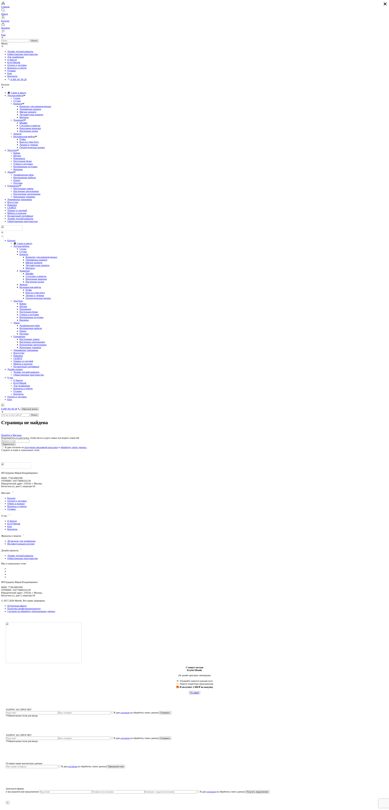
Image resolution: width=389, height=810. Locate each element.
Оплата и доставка (17, 65)
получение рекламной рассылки (41, 447)
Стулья (17, 101)
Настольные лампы (23, 188)
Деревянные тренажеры (19, 199)
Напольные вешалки (30, 128)
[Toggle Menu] (2, 236)
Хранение (18, 120)
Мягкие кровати (27, 112)
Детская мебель (15, 95)
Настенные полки (28, 131)
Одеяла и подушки (23, 164)
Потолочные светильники (26, 194)
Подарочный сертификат (20, 216)
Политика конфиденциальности (24, 608)
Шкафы (23, 123)
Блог (9, 73)
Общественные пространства (22, 54)
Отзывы (11, 70)
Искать (34, 41)
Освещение (13, 185)
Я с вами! (194, 693)
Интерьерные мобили (24, 177)
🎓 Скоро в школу (16, 92)
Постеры (17, 183)
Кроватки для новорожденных (35, 106)
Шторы (17, 155)
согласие (125, 712)
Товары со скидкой (17, 210)
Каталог (11, 240)
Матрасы (24, 117)
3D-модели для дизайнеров (21, 541)
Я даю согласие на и (46, 447)
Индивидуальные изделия (20, 543)
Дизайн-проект (15, 369)
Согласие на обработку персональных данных (31, 611)
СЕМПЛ (11, 207)
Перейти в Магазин (11, 435)
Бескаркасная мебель (24, 136)
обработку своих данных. (73, 447)
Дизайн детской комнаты (20, 51)
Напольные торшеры (24, 196)
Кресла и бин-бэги (29, 142)
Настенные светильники (26, 191)
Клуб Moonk (13, 62)
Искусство (12, 202)
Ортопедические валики (32, 147)
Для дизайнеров (15, 57)
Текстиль (12, 150)
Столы (16, 98)
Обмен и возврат (16, 503)
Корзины (18, 169)
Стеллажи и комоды (29, 125)
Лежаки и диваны (28, 144)
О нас (10, 377)
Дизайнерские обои (23, 175)
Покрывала (19, 158)
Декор (10, 172)
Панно (16, 180)
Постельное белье (22, 161)
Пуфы (22, 139)
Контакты (12, 76)
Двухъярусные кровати (31, 114)
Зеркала (17, 133)
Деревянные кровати (30, 109)
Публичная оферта (17, 606)
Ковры (16, 153)
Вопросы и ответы (17, 68)
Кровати (17, 103)
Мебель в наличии (16, 213)
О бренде (12, 59)
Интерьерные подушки (25, 166)
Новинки (12, 205)
